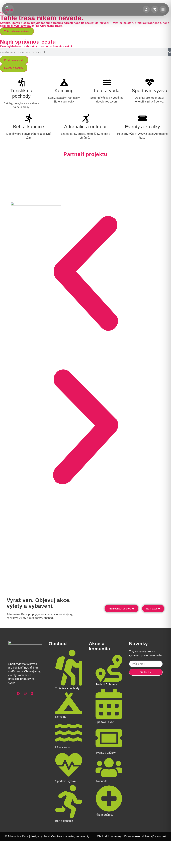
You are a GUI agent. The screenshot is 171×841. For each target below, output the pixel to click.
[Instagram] (25, 693)
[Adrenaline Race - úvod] (9, 9)
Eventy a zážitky (142, 126)
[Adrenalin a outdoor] (85, 118)
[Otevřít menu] (162, 9)
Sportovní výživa (149, 90)
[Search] (169, 52)
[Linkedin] (32, 693)
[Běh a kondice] (28, 118)
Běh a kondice (28, 126)
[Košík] (154, 9)
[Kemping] (64, 82)
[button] (85, 273)
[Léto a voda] (107, 82)
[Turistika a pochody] (21, 82)
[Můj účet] (146, 9)
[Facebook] (18, 693)
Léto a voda (107, 90)
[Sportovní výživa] (149, 82)
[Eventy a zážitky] (142, 118)
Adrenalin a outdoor (85, 126)
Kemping (64, 90)
